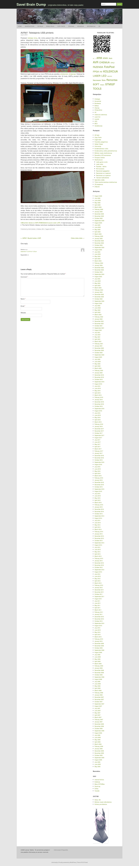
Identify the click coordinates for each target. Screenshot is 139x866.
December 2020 (99, 348)
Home (20, 26)
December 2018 (99, 402)
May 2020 (97, 364)
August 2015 (98, 491)
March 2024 (98, 261)
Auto (110, 58)
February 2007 (99, 719)
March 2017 (98, 449)
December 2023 (99, 267)
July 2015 (97, 493)
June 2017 (98, 442)
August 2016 (98, 464)
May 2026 (97, 203)
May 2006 (97, 740)
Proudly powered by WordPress (67, 862)
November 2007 (99, 699)
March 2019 (98, 395)
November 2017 (99, 431)
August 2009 (98, 652)
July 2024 (97, 252)
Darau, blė (98, 800)
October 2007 (98, 702)
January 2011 (98, 614)
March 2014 (98, 529)
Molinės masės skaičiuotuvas (103, 153)
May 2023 (97, 283)
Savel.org (97, 786)
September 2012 (99, 570)
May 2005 (97, 766)
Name (23, 299)
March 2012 (98, 583)
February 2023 (99, 290)
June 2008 (98, 684)
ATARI (105, 58)
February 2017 (99, 451)
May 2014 (97, 525)
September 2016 (99, 462)
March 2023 (98, 288)
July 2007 (97, 708)
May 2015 (97, 498)
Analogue (97, 99)
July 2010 (97, 628)
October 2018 (98, 406)
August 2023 (98, 276)
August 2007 (98, 706)
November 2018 (99, 404)
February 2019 (99, 397)
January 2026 (98, 212)
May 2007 (97, 713)
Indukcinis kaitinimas (101, 115)
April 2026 (97, 205)
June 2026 (98, 200)
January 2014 (98, 534)
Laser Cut (97, 117)
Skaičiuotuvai (29, 26)
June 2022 (98, 308)
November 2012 (99, 565)
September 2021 (99, 328)
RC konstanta (100, 169)
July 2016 (97, 467)
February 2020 (99, 370)
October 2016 (98, 460)
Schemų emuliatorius (101, 804)
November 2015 (99, 485)
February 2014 (99, 532)
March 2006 (98, 744)
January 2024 (98, 265)
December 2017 (99, 429)
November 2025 (99, 216)
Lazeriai (97, 119)
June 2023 (98, 281)
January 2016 (98, 480)
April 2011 (97, 608)
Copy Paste (61, 26)
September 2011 (99, 596)
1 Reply (82, 229)
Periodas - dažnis (101, 166)
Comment (24, 277)
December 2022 (99, 294)
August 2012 (98, 572)
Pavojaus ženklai (100, 157)
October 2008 (98, 675)
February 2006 (99, 746)
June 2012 (98, 576)
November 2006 (99, 726)
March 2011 (98, 610)
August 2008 (98, 679)
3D (93, 58)
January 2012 (98, 587)
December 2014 (99, 509)
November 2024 (99, 243)
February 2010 (99, 639)
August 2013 (98, 545)
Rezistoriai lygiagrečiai (102, 171)
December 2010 (99, 617)
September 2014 (99, 516)
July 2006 (97, 735)
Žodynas (71, 26)
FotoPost (109, 67)
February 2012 (99, 585)
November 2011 (99, 592)
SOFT (96, 84)
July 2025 (97, 225)
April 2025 (97, 232)
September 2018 (99, 408)
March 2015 (98, 502)
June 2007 (98, 711)
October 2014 (98, 514)
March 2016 (98, 476)
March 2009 (98, 664)
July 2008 (97, 681)
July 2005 (97, 762)
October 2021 (98, 326)
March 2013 (98, 556)
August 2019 (98, 384)
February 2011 (99, 612)
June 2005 (98, 764)
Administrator (31, 229)
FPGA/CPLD (98, 110)
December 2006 (99, 724)
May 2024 (97, 256)
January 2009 (98, 668)
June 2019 (98, 388)
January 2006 (98, 749)
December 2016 (99, 455)
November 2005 (99, 753)
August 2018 (98, 411)
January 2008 (98, 695)
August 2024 (98, 250)
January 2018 (98, 426)
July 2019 (97, 386)
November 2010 (99, 619)
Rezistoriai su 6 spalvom (103, 175)
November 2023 (99, 270)
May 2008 (97, 686)
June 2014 (98, 523)
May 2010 (97, 632)
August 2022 (98, 303)
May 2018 (97, 417)
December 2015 (99, 482)
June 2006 (98, 737)
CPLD (112, 63)
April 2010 (97, 634)
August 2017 (98, 438)
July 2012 (97, 574)
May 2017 (97, 444)
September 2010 (99, 623)
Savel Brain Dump (31, 4)
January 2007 (98, 722)
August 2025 (98, 223)
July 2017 (97, 440)
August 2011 (98, 599)
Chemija (97, 108)
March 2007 (98, 717)
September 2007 (99, 704)
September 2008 (99, 677)
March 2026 (98, 207)
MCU (43, 229)
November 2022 (99, 297)
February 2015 (99, 505)
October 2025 (98, 218)
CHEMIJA (104, 62)
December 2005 (99, 751)
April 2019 (97, 393)
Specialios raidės (100, 180)
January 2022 (98, 319)
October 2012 (98, 567)
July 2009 (97, 655)
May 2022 (97, 310)
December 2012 (99, 563)
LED (103, 75)
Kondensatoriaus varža (101, 149)
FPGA (96, 71)
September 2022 (99, 301)
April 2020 (97, 366)
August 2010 (98, 625)
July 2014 (97, 520)
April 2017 (97, 446)
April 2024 (97, 259)
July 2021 (97, 332)
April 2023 (97, 285)
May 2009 (97, 659)
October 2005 (98, 755)
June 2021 (98, 335)
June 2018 (98, 415)
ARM (99, 58)
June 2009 (98, 657)
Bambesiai (98, 103)
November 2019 (99, 377)
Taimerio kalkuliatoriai (102, 178)
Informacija (91, 26)
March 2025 (98, 234)
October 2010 (98, 621)
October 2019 (98, 379)
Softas (96, 789)
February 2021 (99, 344)
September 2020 (99, 355)
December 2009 (99, 643)
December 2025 (99, 214)
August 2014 (98, 518)
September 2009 (99, 650)
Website (23, 313)
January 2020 (98, 373)
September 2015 (99, 489)
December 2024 (99, 241)
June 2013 (98, 549)
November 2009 (99, 646)
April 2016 (97, 473)
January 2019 (98, 400)
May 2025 (97, 229)
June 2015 (98, 496)
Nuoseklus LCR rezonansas (103, 155)
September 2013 (99, 543)
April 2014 (97, 527)
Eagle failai (50, 26)
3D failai (40, 26)
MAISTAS (109, 76)
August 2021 (98, 330)
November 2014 (99, 511)
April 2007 (97, 715)
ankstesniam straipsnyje (68, 74)
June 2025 (98, 227)
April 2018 (97, 420)
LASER (97, 75)
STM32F (110, 84)
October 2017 (98, 433)
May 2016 (97, 471)
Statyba (102, 85)
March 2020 (98, 368)
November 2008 (99, 672)
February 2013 (99, 558)
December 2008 (99, 670)
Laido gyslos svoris (102, 162)
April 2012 (97, 581)
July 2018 (97, 413)
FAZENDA (98, 66)
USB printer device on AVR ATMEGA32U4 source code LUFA (40, 223)
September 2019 (99, 382)
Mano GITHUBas (100, 784)
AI (95, 58)
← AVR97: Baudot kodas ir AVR (31, 238)
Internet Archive (99, 780)
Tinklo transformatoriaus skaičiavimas (106, 182)
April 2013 (97, 554)
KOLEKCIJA (110, 71)
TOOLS (97, 88)
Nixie (104, 80)
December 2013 (99, 536)
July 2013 (97, 547)
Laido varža (99, 164)
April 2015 (97, 500)
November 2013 (99, 538)
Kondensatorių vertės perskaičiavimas (106, 151)
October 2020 (98, 353)
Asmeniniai (98, 101)
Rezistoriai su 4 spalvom (103, 173)
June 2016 (98, 469)
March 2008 (98, 690)
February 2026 (99, 209)
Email (23, 306)
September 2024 (99, 247)
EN (99, 26)
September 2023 (99, 274)
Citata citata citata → (77, 238)
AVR (53, 229)
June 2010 (98, 630)
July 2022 (97, 306)
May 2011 (97, 605)
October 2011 (98, 594)
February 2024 (99, 263)
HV (101, 71)
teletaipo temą (32, 38)
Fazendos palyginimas (101, 142)
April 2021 (97, 339)
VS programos (99, 184)
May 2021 (97, 337)
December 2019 (99, 375)
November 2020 (99, 350)
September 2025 (99, 221)
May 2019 (97, 391)
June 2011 (98, 603)
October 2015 (98, 487)
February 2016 (99, 478)
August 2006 (98, 733)
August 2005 (98, 760)
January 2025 (98, 238)
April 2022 (97, 312)
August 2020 (98, 357)
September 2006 (99, 731)
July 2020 (97, 359)
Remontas (111, 80)
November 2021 (99, 323)
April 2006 (97, 742)
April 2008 (97, 688)
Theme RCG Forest (82, 862)
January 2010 (98, 641)
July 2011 (97, 601)
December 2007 (99, 697)
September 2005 (99, 758)
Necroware (97, 80)
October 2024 (98, 245)
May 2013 (97, 552)
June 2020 (98, 361)
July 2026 (97, 198)
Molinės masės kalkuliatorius (103, 802)
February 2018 (99, 424)
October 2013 (98, 540)
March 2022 (98, 314)
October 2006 (98, 728)
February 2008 (99, 693)
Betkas (39, 229)
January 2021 (98, 346)
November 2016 (99, 458)
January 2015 (98, 507)
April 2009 (97, 661)
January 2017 (98, 453)
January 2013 (98, 561)
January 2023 (98, 292)
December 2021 (99, 321)
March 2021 (98, 341)
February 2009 (99, 666)
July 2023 (97, 279)
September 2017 (99, 435)
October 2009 (98, 648)
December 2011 (99, 590)
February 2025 (99, 236)
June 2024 (98, 254)
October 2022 (98, 299)
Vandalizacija (98, 126)
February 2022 (99, 317)
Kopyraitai (65, 850)
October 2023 (98, 272)
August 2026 (98, 196)
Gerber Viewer (99, 144)
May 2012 (97, 579)
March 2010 (98, 637)
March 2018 (98, 422)
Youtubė (97, 791)
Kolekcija (80, 26)
